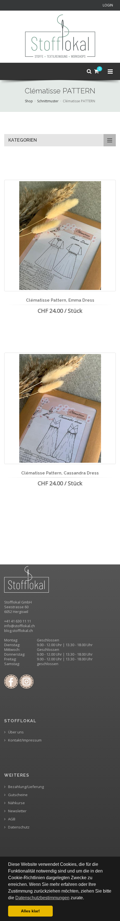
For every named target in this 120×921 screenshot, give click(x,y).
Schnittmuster (48, 101)
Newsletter (17, 811)
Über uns (15, 732)
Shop (29, 101)
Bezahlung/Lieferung (25, 786)
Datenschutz (18, 827)
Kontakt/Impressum (24, 740)
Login (108, 5)
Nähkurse (16, 803)
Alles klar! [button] (30, 911)
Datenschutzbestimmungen (42, 897)
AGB (11, 819)
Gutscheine (17, 794)
